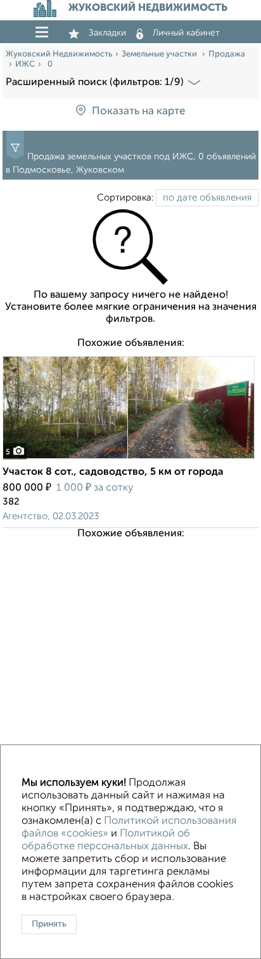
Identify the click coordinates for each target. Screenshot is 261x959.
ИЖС (25, 64)
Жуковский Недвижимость (59, 54)
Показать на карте (138, 111)
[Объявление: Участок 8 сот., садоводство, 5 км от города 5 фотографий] (129, 458)
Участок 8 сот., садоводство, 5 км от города (113, 472)
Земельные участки (160, 54)
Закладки (107, 33)
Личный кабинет (186, 33)
